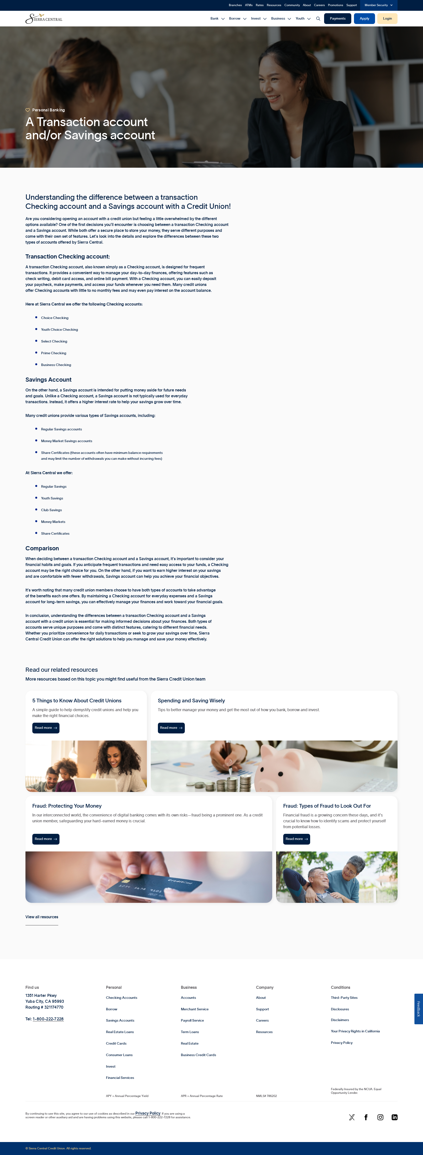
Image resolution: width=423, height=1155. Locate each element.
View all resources (41, 917)
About (307, 5)
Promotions (335, 5)
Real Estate (190, 1043)
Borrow (111, 1009)
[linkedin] (395, 1117)
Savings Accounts (120, 1020)
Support (351, 5)
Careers (319, 5)
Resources (274, 5)
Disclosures (340, 1009)
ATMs (249, 5)
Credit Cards (116, 1043)
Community (292, 5)
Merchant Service (195, 1009)
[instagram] (380, 1117)
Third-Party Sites (344, 998)
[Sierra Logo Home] (43, 18)
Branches (235, 5)
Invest (111, 1066)
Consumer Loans (119, 1055)
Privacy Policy (341, 1043)
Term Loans (190, 1032)
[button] (379, 5)
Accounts (188, 998)
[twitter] (352, 1117)
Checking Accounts (121, 998)
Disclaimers (340, 1020)
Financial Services (120, 1078)
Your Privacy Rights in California (355, 1031)
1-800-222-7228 (48, 1019)
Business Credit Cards (198, 1055)
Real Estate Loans (120, 1032)
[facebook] (366, 1117)
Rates (260, 5)
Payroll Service (192, 1020)
